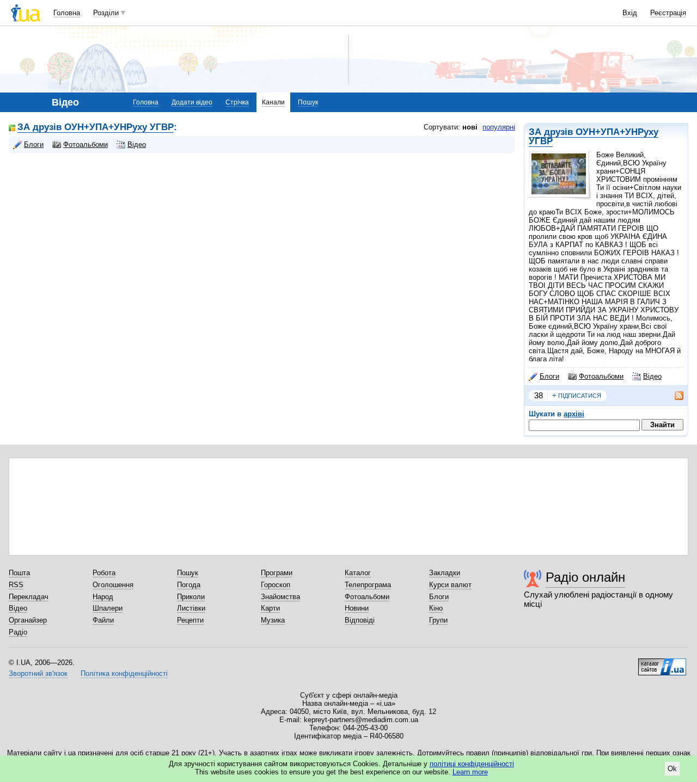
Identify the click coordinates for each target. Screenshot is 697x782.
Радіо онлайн (585, 577)
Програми (276, 573)
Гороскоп (275, 585)
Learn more (470, 772)
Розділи (106, 13)
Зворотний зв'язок (38, 673)
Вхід (629, 13)
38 (538, 395)
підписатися (576, 395)
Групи (438, 620)
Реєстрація (668, 13)
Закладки (444, 573)
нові (470, 127)
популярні (498, 127)
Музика (273, 620)
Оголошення (113, 585)
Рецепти (190, 620)
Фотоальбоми (601, 376)
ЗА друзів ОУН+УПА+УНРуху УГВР (593, 136)
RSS (16, 585)
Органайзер (28, 620)
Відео (652, 376)
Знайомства (280, 597)
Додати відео (192, 102)
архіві (574, 414)
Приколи (191, 597)
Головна (66, 13)
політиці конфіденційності (472, 764)
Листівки (191, 608)
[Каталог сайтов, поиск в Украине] (662, 662)
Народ (103, 597)
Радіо (18, 632)
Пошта (19, 573)
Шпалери (108, 608)
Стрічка (237, 102)
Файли (103, 620)
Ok (672, 769)
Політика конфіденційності (124, 673)
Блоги (549, 376)
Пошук (308, 102)
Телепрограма (368, 585)
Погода (188, 585)
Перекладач (28, 597)
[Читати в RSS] (673, 395)
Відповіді (360, 620)
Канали (273, 102)
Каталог (358, 573)
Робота (104, 573)
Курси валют (450, 585)
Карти (270, 608)
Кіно (436, 608)
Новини (357, 608)
